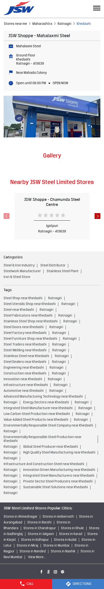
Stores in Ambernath (58, 517)
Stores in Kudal (65, 540)
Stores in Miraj (27, 546)
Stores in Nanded (33, 551)
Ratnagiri (64, 24)
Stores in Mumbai (56, 546)
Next (97, 216)
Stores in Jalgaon (41, 534)
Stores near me (15, 24)
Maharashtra (42, 24)
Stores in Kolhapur (35, 540)
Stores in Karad (70, 534)
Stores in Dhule (72, 528)
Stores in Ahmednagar (20, 517)
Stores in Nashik (63, 551)
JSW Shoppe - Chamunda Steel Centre (52, 202)
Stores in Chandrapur (39, 528)
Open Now (60, 83)
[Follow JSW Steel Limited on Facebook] (41, 571)
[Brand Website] (62, 571)
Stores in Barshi (39, 522)
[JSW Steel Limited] (22, 8)
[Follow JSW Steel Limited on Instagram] (55, 571)
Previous (6, 216)
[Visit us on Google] (48, 571)
